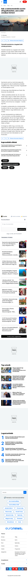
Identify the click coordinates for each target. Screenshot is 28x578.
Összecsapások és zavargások (10, 164)
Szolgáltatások (4, 560)
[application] (14, 23)
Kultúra (16, 546)
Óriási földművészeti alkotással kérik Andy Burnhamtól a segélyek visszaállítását (11, 150)
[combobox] (14, 492)
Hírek (5, 5)
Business (3, 540)
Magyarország (9, 518)
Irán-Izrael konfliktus (14, 501)
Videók (2, 549)
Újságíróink (3, 552)
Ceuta (19, 522)
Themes (3, 533)
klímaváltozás (10, 522)
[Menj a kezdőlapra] (5, 1)
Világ (8, 5)
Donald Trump (19, 511)
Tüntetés (5, 160)
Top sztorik (5, 365)
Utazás (2, 546)
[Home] (1, 5)
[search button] (24, 492)
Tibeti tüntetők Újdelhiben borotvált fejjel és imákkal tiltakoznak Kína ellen (11, 145)
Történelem (19, 518)
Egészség (19, 515)
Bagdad (5, 167)
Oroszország (20, 508)
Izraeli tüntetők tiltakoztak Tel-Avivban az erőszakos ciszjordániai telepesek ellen (11, 155)
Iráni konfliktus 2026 (14, 504)
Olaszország (8, 511)
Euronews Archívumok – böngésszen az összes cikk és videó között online (20, 553)
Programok (17, 549)
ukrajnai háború (9, 508)
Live (25, 1)
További (3, 563)
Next (2, 542)
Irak (11, 5)
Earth (16, 540)
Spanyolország (9, 515)
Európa (2, 537)
